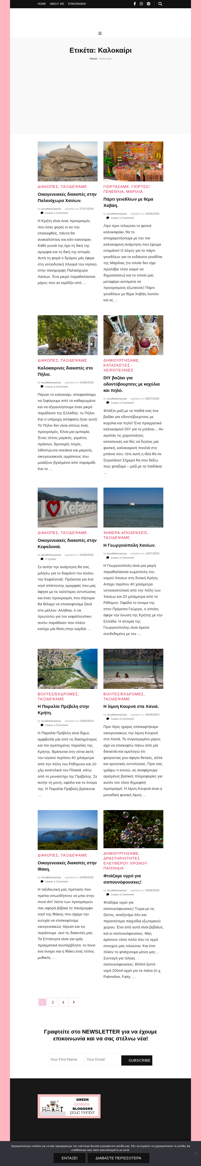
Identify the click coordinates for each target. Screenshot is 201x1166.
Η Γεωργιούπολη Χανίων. (129, 545)
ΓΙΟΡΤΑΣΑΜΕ (116, 187)
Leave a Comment (56, 212)
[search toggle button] (160, 4)
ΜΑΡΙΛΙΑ (134, 191)
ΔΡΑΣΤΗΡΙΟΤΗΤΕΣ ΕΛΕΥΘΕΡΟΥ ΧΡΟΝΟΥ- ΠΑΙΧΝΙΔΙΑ (125, 863)
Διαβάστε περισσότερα (118, 1158)
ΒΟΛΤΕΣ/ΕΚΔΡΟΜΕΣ (58, 694)
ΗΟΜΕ (42, 3)
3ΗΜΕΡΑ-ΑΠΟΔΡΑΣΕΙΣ (125, 533)
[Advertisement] (100, 96)
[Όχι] (196, 1153)
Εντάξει (70, 1158)
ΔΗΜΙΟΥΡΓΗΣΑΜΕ (121, 360)
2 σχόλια (50, 558)
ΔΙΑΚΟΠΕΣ (48, 187)
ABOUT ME (57, 3)
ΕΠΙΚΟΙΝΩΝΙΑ (77, 3)
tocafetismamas (51, 208)
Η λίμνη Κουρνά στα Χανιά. (131, 706)
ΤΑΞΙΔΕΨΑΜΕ (74, 187)
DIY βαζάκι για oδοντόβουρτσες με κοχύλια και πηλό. (131, 384)
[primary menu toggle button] (100, 33)
